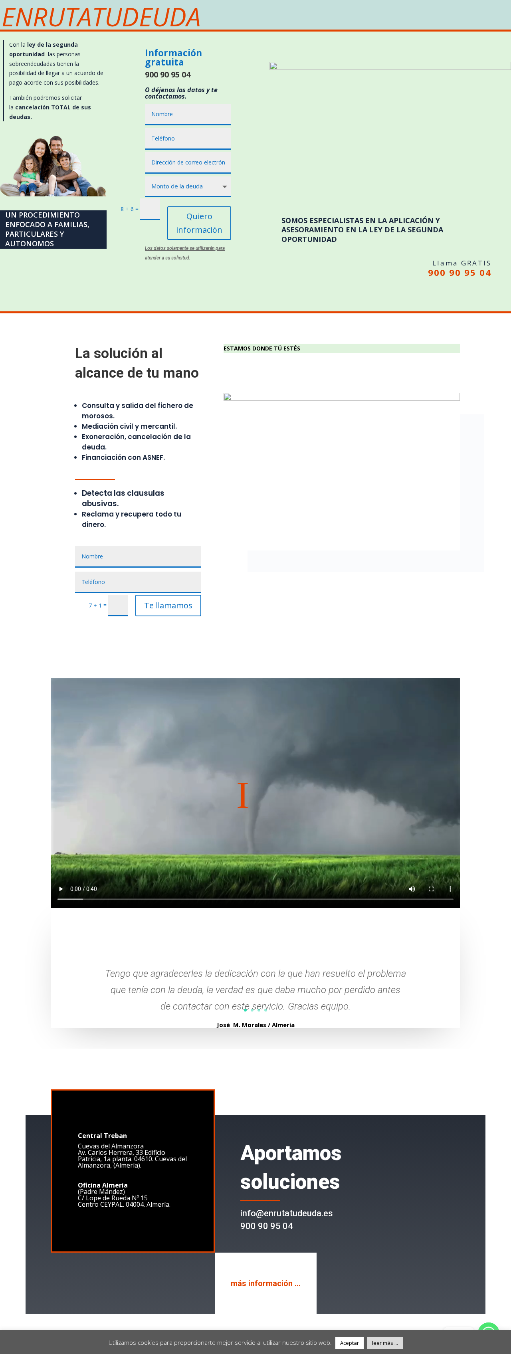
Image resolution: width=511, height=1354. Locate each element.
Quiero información (199, 223)
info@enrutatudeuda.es (286, 1213)
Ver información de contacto (285, 371)
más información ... (266, 1283)
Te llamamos (168, 605)
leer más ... (385, 1342)
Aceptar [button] (349, 1342)
